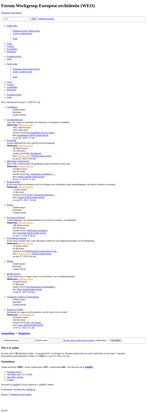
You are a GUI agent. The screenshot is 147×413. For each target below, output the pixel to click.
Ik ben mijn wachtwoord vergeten (79, 340)
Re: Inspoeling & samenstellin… (41, 287)
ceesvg (20, 325)
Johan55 (21, 176)
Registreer (24, 333)
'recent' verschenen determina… (41, 195)
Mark (19, 289)
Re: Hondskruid (34, 153)
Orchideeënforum (15, 119)
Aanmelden (8, 333)
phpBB (16, 384)
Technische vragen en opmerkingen (23, 297)
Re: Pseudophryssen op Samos (41, 132)
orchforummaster (26, 314)
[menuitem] (26, 31)
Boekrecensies (13, 182)
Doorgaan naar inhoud (11, 13)
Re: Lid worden (34, 322)
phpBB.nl (30, 389)
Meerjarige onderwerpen (18, 161)
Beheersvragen (13, 274)
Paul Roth (21, 233)
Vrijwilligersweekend (16, 238)
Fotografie (11, 140)
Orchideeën (12, 107)
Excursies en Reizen (16, 217)
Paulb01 (89, 367)
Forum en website (15, 309)
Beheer (10, 261)
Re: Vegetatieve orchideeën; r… (41, 174)
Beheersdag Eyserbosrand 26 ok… (42, 251)
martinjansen (23, 135)
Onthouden (101, 340)
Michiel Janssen (26, 125)
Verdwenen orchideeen (37, 230)
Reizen (10, 205)
